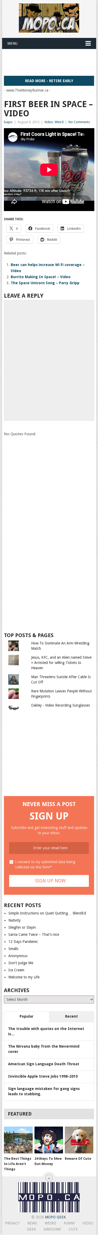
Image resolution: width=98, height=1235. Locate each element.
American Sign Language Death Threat (43, 1064)
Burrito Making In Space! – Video (41, 277)
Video (48, 122)
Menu (12, 43)
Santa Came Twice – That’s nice (33, 934)
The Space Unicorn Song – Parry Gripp (45, 283)
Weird (59, 122)
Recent (71, 1016)
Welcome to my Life (23, 977)
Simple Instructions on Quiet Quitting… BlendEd (47, 913)
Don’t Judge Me (20, 963)
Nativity (14, 920)
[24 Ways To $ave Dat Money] (48, 1140)
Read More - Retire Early (49, 81)
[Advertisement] (51, 62)
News (32, 1223)
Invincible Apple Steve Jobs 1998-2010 (43, 1076)
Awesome (52, 1229)
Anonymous (17, 956)
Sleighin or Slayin (22, 927)
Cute (73, 1229)
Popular (26, 1016)
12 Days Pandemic (23, 941)
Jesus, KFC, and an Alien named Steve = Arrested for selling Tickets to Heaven (61, 662)
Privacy (12, 1223)
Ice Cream (16, 970)
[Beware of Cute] (79, 1140)
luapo (8, 122)
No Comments (79, 122)
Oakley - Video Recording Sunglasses (60, 705)
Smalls (13, 949)
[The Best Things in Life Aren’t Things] (18, 1140)
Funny (69, 1223)
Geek (31, 1229)
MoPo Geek (55, 1217)
